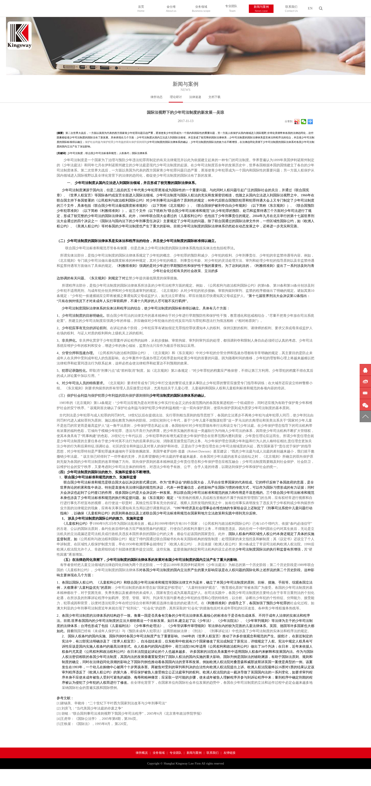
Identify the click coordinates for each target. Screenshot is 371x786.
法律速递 (195, 97)
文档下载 (214, 97)
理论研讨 (176, 97)
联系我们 (291, 8)
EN (310, 8)
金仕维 (171, 8)
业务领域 (201, 8)
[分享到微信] (303, 121)
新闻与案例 (261, 8)
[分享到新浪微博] (297, 121)
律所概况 (142, 752)
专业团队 (231, 8)
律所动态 (157, 97)
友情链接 (230, 752)
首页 (140, 8)
